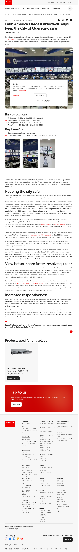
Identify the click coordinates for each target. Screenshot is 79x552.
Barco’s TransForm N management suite (30, 283)
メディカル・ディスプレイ (46, 421)
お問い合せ (30, 8)
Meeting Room (59, 224)
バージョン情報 (61, 490)
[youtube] (22, 539)
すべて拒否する (40, 95)
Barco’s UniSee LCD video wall (40, 235)
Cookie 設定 (16, 95)
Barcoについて (46, 8)
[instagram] (6, 539)
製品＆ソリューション (12, 8)
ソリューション (26, 478)
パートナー (56, 8)
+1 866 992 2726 (11, 529)
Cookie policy (22, 90)
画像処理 (42, 465)
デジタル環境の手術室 (63, 421)
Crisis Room (45, 224)
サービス (59, 432)
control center (10, 39)
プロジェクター (26, 437)
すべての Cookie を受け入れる (42, 101)
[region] (39, 92)
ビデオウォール (26, 465)
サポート (38, 8)
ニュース (23, 8)
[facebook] (59, 20)
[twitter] (63, 20)
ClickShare (25, 421)
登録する (68, 539)
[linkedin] (67, 20)
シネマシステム (26, 450)
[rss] (18, 539)
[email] (71, 20)
